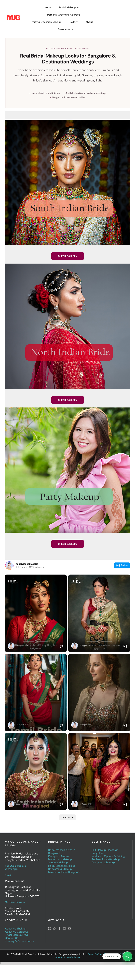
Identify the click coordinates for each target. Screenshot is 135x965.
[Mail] (64, 928)
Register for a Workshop (106, 859)
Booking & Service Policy (19, 941)
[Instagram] (49, 928)
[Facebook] (59, 928)
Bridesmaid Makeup (60, 868)
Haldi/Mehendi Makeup (62, 865)
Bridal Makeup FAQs (16, 934)
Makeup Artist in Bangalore (64, 872)
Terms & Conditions (98, 954)
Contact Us (11, 938)
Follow (124, 565)
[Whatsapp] (54, 928)
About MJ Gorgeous (16, 931)
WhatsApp (11, 869)
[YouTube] (69, 928)
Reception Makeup (59, 856)
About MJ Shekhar (15, 928)
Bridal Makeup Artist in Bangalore (61, 851)
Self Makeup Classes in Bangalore (105, 851)
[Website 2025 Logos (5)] (13, 16)
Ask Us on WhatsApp (104, 862)
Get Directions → (15, 902)
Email (8, 875)
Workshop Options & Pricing (108, 856)
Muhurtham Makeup (60, 859)
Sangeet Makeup (58, 862)
